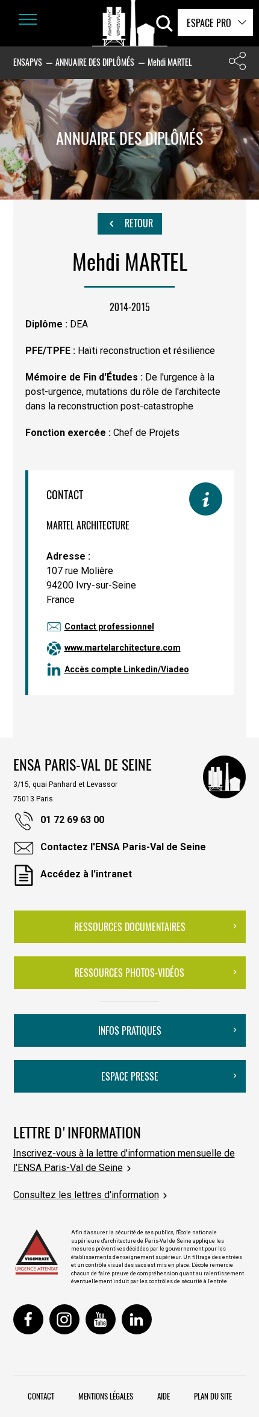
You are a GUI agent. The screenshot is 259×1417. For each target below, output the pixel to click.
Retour (137, 223)
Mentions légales (105, 1396)
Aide (163, 1396)
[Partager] (237, 63)
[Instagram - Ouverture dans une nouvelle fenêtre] (64, 1319)
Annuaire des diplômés (94, 61)
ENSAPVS (27, 61)
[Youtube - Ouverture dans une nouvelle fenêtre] (101, 1319)
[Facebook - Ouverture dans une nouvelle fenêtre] (28, 1319)
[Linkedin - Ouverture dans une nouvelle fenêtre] (137, 1319)
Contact (41, 1396)
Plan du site (213, 1396)
